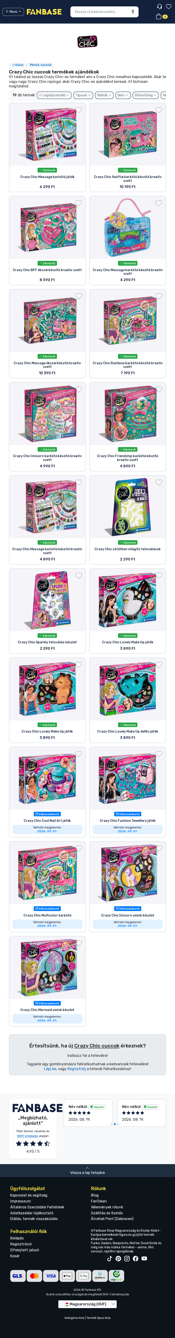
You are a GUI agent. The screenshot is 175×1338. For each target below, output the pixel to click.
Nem (121, 95)
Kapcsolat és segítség (28, 1195)
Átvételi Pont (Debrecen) (112, 1219)
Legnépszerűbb (54, 95)
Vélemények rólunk (107, 1207)
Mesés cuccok (40, 65)
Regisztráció (21, 1244)
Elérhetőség (144, 95)
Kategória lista (74, 1318)
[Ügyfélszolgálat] (160, 7)
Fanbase (16, 65)
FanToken (99, 1201)
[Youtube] (144, 1259)
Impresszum (20, 1201)
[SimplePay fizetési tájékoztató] (100, 1275)
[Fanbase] (44, 11)
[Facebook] (135, 1259)
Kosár (15, 1256)
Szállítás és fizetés (107, 1213)
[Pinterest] (118, 1259)
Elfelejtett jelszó (24, 1250)
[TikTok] (109, 1259)
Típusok (82, 95)
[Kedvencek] (169, 7)
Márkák (102, 95)
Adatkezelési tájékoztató (31, 1213)
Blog (95, 1195)
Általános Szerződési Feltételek (37, 1207)
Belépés (17, 1238)
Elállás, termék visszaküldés (34, 1219)
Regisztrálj (76, 1069)
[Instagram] (127, 1259)
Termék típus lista (98, 1318)
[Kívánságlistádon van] (78, 110)
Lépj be (50, 1069)
